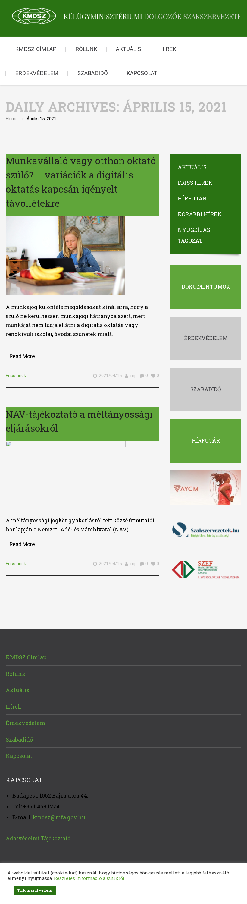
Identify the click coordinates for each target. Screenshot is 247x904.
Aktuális (128, 49)
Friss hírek (16, 375)
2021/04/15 (110, 375)
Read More (22, 356)
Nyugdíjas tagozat (194, 235)
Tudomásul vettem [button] (34, 890)
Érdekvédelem (36, 73)
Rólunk (86, 49)
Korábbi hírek (200, 214)
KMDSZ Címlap (35, 49)
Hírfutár (192, 198)
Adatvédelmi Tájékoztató (38, 838)
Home (12, 118)
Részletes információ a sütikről (89, 878)
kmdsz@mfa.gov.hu (59, 817)
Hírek (168, 49)
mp (133, 375)
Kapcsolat (142, 73)
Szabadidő (92, 73)
